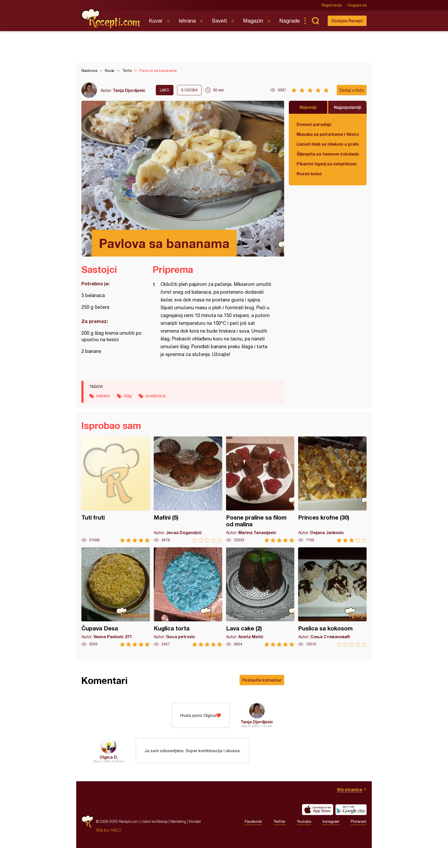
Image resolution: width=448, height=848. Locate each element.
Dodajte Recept (347, 20)
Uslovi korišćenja (154, 821)
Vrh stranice (349, 789)
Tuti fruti (115, 489)
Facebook (253, 821)
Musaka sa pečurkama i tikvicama (328, 134)
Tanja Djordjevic (129, 90)
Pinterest (359, 821)
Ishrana (187, 21)
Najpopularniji (347, 107)
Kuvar (156, 21)
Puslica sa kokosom (332, 597)
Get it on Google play (351, 809)
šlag (128, 395)
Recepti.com (111, 19)
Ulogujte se (357, 5)
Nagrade (289, 21)
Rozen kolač (309, 173)
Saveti (219, 21)
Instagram (331, 821)
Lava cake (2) (260, 597)
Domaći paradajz (314, 124)
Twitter (279, 821)
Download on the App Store (317, 809)
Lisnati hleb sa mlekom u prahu (328, 144)
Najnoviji (308, 107)
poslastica (155, 395)
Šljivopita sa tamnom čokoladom (328, 153)
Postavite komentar (262, 679)
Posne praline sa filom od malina (260, 489)
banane (103, 395)
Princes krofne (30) (332, 489)
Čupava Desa (115, 597)
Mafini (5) (188, 489)
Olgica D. (109, 757)
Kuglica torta (188, 597)
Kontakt (195, 821)
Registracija (332, 5)
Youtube (304, 821)
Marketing (178, 821)
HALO (115, 830)
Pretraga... (315, 20)
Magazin (253, 21)
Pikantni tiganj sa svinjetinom (326, 163)
